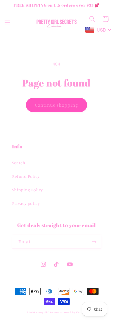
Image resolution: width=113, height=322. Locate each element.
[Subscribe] (94, 242)
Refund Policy (26, 176)
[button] (7, 22)
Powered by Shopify (73, 312)
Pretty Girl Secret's (48, 312)
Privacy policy (26, 203)
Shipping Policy (27, 189)
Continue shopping (56, 105)
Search (19, 162)
